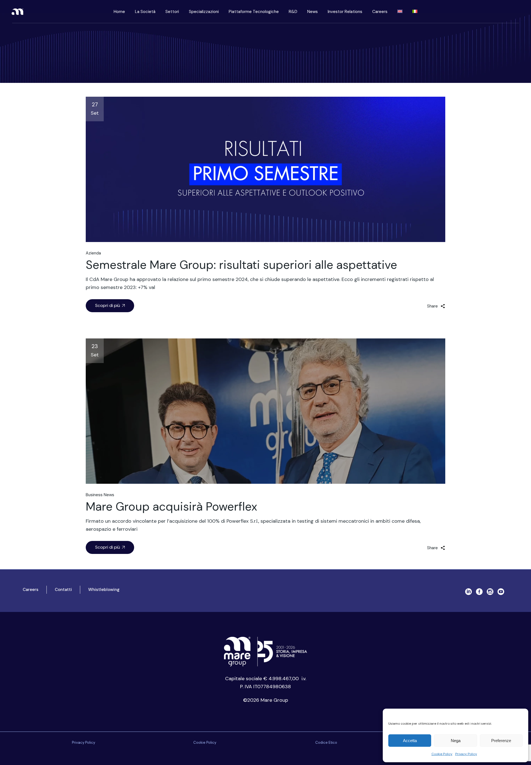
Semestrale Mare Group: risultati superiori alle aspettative (241, 264)
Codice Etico (326, 742)
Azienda (93, 253)
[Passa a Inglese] (399, 11)
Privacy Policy (466, 754)
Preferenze (501, 740)
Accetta (410, 740)
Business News (100, 495)
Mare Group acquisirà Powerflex (171, 506)
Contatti (63, 589)
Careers (30, 589)
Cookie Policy (441, 754)
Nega (455, 740)
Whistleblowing (103, 589)
